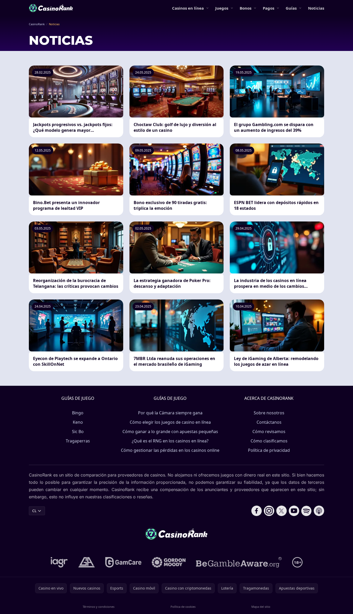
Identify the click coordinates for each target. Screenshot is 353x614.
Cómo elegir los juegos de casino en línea (170, 422)
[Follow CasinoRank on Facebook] (256, 511)
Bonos (245, 8)
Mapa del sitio (260, 607)
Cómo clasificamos (269, 441)
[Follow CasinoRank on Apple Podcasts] (319, 511)
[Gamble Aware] (239, 562)
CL (34, 510)
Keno (78, 422)
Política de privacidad (269, 450)
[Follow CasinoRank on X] (281, 511)
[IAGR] (59, 562)
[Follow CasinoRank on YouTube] (294, 511)
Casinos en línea (188, 8)
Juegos (221, 8)
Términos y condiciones (98, 607)
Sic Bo (78, 431)
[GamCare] (123, 562)
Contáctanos (269, 422)
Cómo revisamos (268, 431)
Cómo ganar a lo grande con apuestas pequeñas (170, 431)
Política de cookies (183, 607)
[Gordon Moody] (169, 562)
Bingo (77, 413)
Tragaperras (78, 441)
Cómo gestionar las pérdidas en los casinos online (170, 450)
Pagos (268, 8)
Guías (291, 8)
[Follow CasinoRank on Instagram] (269, 511)
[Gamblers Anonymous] (86, 562)
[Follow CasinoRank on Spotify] (306, 511)
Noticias (316, 8)
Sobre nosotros (269, 413)
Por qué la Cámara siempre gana (170, 413)
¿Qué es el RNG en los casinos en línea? (170, 441)
